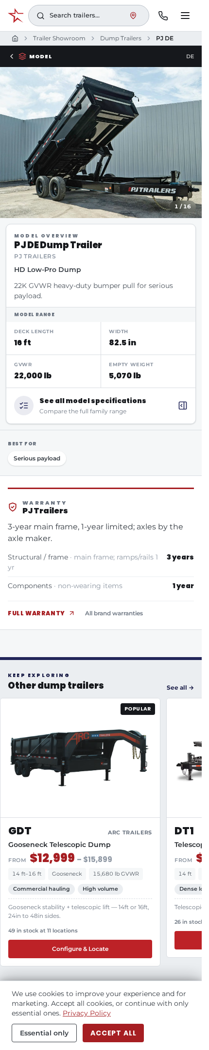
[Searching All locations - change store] (133, 15)
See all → (180, 687)
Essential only (44, 1033)
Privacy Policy (87, 1013)
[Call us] (163, 15)
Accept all (113, 1033)
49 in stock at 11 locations (43, 930)
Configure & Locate (80, 948)
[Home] (15, 38)
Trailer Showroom (59, 38)
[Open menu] (185, 15)
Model (40, 56)
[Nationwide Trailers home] (15, 15)
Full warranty (36, 613)
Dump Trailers (120, 38)
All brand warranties (114, 613)
